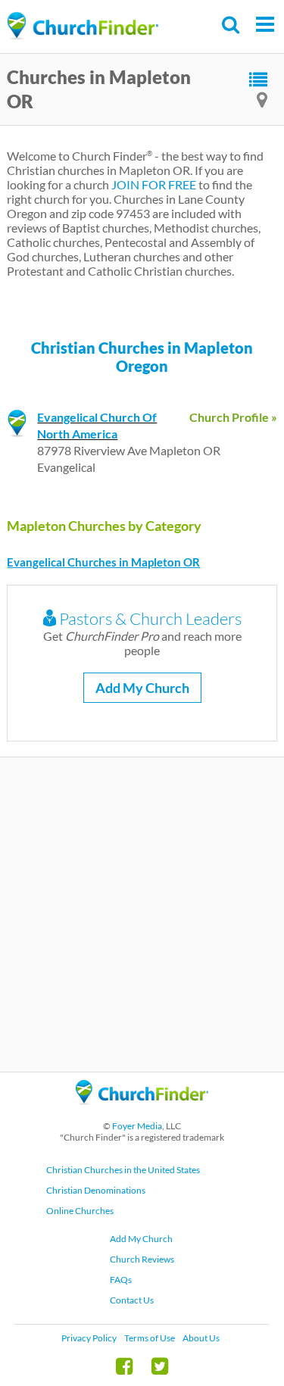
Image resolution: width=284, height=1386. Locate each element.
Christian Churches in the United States (123, 1169)
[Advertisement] (142, 915)
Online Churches (80, 1210)
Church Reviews (142, 1259)
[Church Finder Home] (142, 1111)
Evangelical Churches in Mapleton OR (103, 562)
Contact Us (132, 1300)
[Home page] (82, 26)
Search (231, 24)
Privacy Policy (89, 1338)
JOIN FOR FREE (153, 184)
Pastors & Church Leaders (149, 618)
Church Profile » (233, 417)
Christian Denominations (95, 1190)
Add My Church (142, 687)
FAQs (121, 1279)
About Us (201, 1338)
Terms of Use (149, 1338)
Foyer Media (137, 1126)
